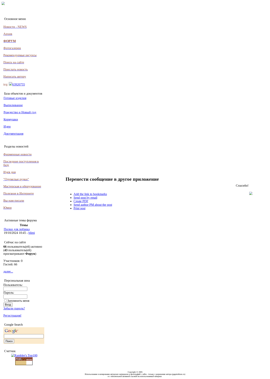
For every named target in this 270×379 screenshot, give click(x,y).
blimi (31, 232)
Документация (13, 133)
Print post (79, 208)
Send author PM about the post (93, 204)
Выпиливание (13, 105)
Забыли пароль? (14, 308)
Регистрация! (12, 315)
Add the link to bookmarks (90, 194)
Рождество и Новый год (20, 112)
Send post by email (85, 197)
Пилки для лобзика (17, 229)
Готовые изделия (15, 98)
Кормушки (11, 119)
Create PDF (81, 201)
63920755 (18, 84)
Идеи (7, 126)
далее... (8, 271)
